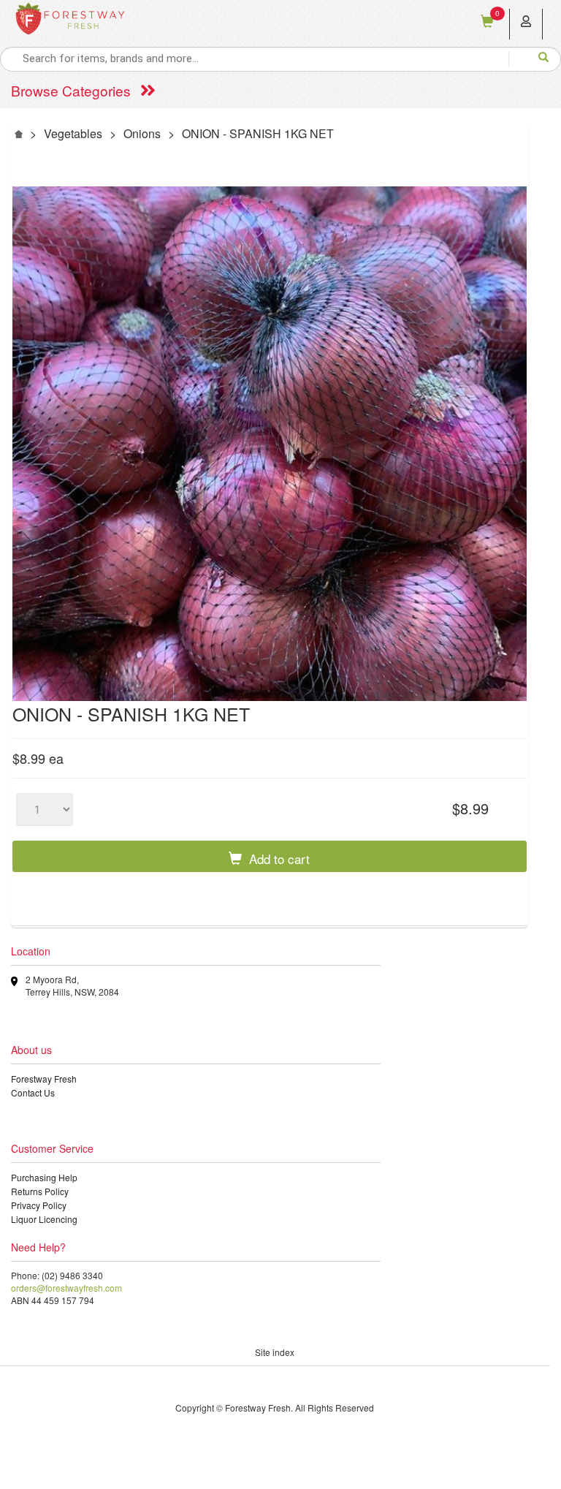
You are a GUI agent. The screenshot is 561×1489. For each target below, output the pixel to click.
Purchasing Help (44, 1177)
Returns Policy (40, 1191)
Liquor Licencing (44, 1219)
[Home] (19, 132)
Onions (142, 133)
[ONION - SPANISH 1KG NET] (269, 443)
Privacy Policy (38, 1205)
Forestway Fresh (44, 1078)
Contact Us (33, 1092)
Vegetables (73, 133)
